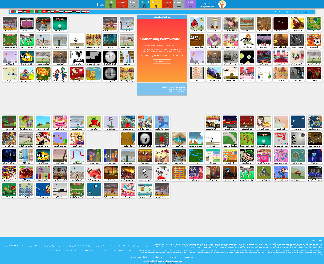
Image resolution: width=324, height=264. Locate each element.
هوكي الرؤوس (127, 30)
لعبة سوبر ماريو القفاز (162, 129)
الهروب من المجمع (145, 180)
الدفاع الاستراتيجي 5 (247, 146)
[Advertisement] (85, 24)
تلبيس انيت (247, 80)
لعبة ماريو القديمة (60, 146)
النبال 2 (76, 47)
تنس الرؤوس (60, 47)
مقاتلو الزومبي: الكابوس (162, 180)
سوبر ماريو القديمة (195, 146)
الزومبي (314, 80)
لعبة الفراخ (314, 163)
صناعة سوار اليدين (280, 163)
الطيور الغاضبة (197, 30)
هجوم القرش (297, 163)
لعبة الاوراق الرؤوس (10, 47)
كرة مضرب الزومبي (26, 47)
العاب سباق (179, 2)
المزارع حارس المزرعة (213, 180)
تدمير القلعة (60, 163)
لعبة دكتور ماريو (9, 180)
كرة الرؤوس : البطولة (127, 47)
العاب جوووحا (308, 12)
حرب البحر (297, 129)
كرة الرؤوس (110, 47)
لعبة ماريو (127, 64)
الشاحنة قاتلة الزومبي (281, 47)
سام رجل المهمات (93, 64)
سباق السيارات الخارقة (145, 129)
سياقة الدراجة (111, 180)
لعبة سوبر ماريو (26, 81)
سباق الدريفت (214, 80)
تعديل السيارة (230, 129)
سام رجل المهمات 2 (298, 146)
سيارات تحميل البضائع (298, 180)
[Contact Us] (102, 4)
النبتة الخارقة (111, 129)
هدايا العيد (76, 81)
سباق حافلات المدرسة (213, 129)
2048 (197, 80)
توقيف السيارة (43, 180)
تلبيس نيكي (196, 180)
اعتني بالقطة (77, 146)
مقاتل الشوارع (162, 163)
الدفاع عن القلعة (264, 30)
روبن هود (264, 80)
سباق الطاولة (128, 146)
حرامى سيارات (128, 129)
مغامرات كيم (247, 47)
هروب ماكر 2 (297, 80)
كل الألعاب (110, 2)
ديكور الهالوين (264, 64)
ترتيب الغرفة (230, 47)
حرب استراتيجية (314, 146)
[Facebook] (97, 4)
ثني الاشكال (179, 146)
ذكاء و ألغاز (156, 2)
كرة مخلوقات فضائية (93, 47)
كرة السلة (60, 64)
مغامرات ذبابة (77, 64)
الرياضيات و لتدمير (162, 146)
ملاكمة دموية (43, 30)
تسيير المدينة (314, 30)
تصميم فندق (145, 163)
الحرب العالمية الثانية (231, 64)
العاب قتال (133, 2)
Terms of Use (170, 263)
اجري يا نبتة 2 (9, 129)
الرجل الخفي (60, 197)
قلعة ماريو (213, 30)
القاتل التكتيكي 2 (110, 64)
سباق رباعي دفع (197, 47)
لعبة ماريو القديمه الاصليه (60, 81)
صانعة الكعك (60, 129)
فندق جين (280, 80)
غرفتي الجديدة (43, 146)
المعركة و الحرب (43, 129)
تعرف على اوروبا (314, 129)
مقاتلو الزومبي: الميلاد (94, 180)
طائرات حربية (280, 30)
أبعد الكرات (247, 30)
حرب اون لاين (10, 81)
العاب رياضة (121, 2)
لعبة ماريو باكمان (43, 197)
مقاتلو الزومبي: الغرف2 (297, 64)
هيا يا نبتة (94, 129)
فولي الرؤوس (43, 47)
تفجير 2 (94, 197)
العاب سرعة (314, 47)
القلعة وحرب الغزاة (60, 180)
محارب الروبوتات (297, 47)
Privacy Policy (154, 263)
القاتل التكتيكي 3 (145, 146)
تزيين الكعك (26, 180)
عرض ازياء (264, 47)
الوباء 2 (196, 163)
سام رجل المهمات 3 (281, 146)
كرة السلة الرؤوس (10, 30)
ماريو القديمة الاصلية (281, 180)
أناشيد (190, 2)
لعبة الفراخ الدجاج (9, 163)
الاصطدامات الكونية (247, 64)
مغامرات (167, 2)
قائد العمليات (230, 80)
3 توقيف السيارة (111, 163)
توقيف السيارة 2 (94, 163)
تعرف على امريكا (43, 81)
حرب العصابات (230, 180)
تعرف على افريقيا (26, 129)
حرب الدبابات (9, 197)
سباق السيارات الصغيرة (230, 146)
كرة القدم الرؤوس (43, 64)
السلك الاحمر (77, 163)
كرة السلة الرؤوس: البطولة (110, 30)
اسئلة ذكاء (212, 163)
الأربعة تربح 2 (179, 180)
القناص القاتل (110, 81)
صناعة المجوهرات (280, 64)
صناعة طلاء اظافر (264, 163)
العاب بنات (145, 2)
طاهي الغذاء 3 (128, 197)
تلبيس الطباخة (264, 129)
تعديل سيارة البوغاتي (315, 180)
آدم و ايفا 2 (93, 81)
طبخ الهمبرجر (230, 163)
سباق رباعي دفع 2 (264, 180)
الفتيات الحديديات (231, 30)
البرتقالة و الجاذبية (145, 197)
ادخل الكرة (10, 64)
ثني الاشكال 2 (214, 47)
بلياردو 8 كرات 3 (26, 64)
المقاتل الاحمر (297, 30)
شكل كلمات (26, 197)
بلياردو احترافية (27, 30)
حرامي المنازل (247, 163)
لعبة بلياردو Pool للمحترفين (60, 30)
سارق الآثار (26, 163)
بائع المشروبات (247, 129)
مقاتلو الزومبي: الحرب (128, 180)
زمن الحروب (9, 146)
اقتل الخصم (281, 129)
